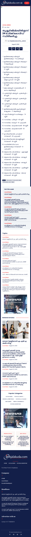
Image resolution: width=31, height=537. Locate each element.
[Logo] (11, 3)
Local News (6, 25)
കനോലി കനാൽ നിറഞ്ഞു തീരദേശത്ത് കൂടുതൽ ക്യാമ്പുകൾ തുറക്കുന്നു (23, 443)
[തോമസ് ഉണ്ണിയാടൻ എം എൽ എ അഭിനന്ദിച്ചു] (15, 330)
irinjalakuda (9, 180)
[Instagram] (13, 534)
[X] (13, 48)
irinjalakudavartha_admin (18, 41)
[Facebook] (10, 48)
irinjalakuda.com (6, 182)
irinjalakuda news (17, 180)
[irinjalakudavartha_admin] (6, 41)
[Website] (17, 534)
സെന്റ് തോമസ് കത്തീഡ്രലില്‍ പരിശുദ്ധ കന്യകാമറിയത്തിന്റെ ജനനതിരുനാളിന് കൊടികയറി (13, 281)
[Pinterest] (17, 48)
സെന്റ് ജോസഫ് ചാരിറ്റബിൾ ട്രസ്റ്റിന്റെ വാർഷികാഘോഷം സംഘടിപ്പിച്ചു (15, 226)
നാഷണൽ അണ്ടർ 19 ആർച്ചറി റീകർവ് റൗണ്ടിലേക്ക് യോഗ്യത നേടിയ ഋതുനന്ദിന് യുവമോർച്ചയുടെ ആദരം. (16, 210)
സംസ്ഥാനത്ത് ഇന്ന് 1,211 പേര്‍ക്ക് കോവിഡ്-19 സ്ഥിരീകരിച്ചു (8, 443)
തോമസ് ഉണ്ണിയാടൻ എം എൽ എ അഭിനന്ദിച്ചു (16, 194)
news (13, 182)
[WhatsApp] (21, 48)
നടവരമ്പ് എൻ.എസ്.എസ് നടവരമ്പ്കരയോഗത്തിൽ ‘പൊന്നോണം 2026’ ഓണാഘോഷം (15, 218)
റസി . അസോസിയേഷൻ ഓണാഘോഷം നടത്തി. (15, 274)
